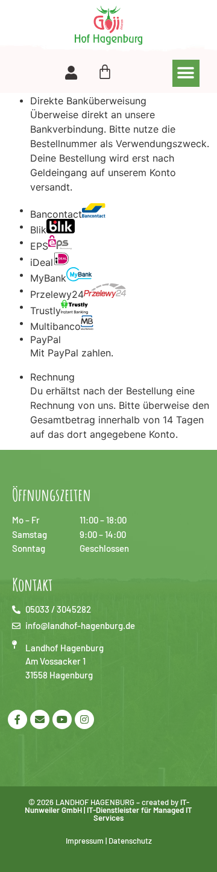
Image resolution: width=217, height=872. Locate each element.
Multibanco (55, 325)
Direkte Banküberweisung (88, 101)
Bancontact (56, 213)
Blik (38, 229)
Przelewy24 (57, 293)
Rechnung (52, 377)
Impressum (85, 840)
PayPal (45, 339)
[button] (186, 73)
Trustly (45, 310)
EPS (39, 245)
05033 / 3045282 (58, 609)
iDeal (41, 261)
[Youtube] (62, 719)
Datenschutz (130, 840)
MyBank (48, 277)
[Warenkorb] (105, 68)
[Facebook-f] (17, 719)
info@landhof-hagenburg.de (80, 625)
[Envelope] (39, 719)
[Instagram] (84, 719)
